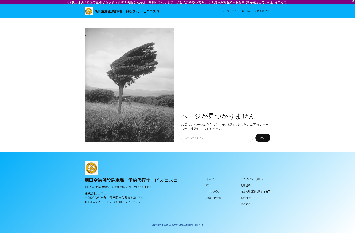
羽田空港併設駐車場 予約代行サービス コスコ (127, 11)
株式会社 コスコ (96, 193)
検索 (262, 137)
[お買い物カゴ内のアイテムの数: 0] (267, 11)
